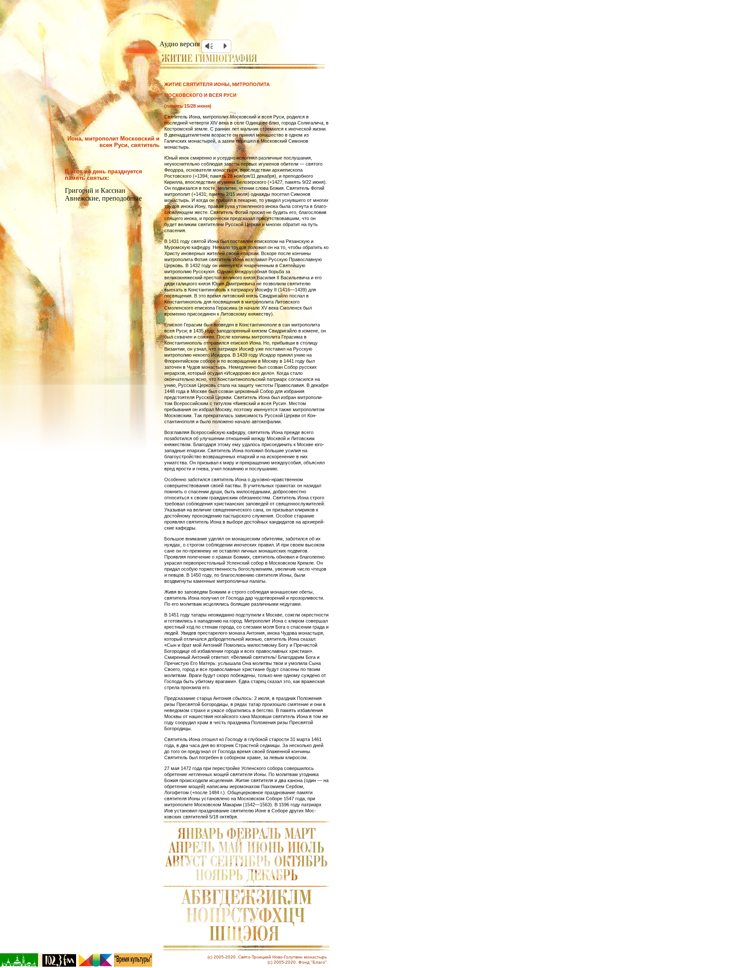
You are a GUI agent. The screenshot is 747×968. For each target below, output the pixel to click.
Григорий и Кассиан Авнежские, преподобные (103, 194)
